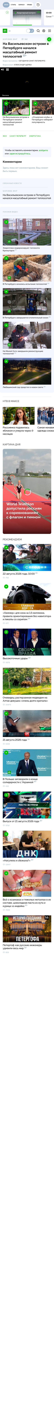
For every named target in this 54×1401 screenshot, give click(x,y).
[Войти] (43, 30)
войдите (43, 150)
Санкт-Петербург (18, 136)
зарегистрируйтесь (19, 153)
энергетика (35, 136)
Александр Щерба (23, 65)
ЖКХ (5, 136)
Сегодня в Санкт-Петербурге (32, 61)
